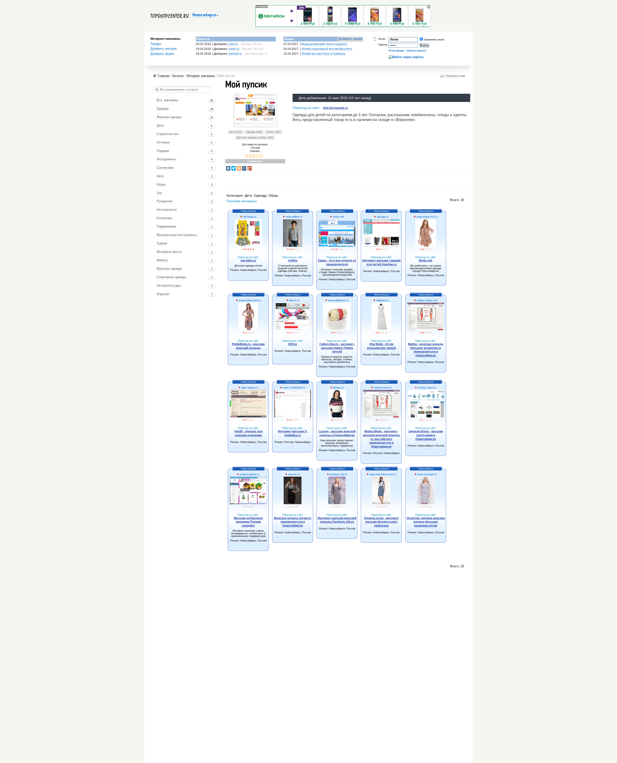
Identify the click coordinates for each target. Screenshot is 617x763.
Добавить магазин (163, 48)
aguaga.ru (382, 216)
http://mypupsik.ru (335, 108)
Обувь (161, 184)
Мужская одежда (169, 268)
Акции (289, 39)
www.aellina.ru (293, 216)
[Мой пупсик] (255, 125)
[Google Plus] (249, 168)
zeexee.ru (293, 474)
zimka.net (338, 216)
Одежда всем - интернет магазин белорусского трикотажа (381, 521)
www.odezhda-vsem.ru (382, 474)
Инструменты (166, 159)
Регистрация (396, 50)
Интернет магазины (201, 76)
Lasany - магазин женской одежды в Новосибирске (337, 433)
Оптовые (163, 142)
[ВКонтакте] (228, 168)
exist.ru (233, 44)
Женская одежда (169, 117)
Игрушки (163, 294)
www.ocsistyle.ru (426, 474)
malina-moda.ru (382, 387)
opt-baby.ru (249, 216)
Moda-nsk (425, 260)
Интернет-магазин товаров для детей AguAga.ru (381, 262)
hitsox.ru (293, 300)
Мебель (162, 260)
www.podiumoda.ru (249, 300)
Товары (155, 44)
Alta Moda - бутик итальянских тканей (381, 346)
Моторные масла (169, 252)
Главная (163, 76)
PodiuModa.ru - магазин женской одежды (248, 346)
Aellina (292, 260)
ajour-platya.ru (249, 387)
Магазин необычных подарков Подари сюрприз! (248, 521)
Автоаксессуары (169, 285)
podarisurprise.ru (249, 474)
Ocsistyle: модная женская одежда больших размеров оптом (426, 521)
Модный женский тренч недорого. (325, 44)
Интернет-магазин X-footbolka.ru (293, 433)
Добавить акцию (162, 53)
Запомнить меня (427, 39)
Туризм (162, 243)
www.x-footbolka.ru (293, 387)
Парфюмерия (166, 226)
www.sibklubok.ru (338, 300)
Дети (160, 125)
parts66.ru (235, 53)
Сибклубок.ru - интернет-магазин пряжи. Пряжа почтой (337, 347)
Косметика (164, 218)
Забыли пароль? (416, 50)
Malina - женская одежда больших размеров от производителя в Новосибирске (425, 349)
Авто (160, 176)
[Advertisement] (314, 182)
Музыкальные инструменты (177, 235)
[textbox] (182, 90)
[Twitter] (233, 168)
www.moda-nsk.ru (427, 216)
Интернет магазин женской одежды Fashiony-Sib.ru (337, 520)
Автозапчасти (167, 209)
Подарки (163, 151)
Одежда (162, 108)
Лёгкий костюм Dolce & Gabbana (323, 53)
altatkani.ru (382, 300)
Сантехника (165, 167)
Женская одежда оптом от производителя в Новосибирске (292, 521)
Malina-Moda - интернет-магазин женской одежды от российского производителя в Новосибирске (381, 439)
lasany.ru (338, 387)
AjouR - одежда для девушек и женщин (248, 433)
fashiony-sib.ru (338, 474)
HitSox (292, 344)
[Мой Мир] (244, 168)
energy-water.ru (426, 387)
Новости (203, 39)
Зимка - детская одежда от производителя (337, 262)
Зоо (159, 193)
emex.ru (234, 49)
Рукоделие (165, 201)
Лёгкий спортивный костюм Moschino (327, 49)
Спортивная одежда (171, 277)
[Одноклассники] (239, 168)
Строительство (168, 134)
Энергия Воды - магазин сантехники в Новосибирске (425, 435)
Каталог (178, 76)
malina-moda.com (426, 300)
